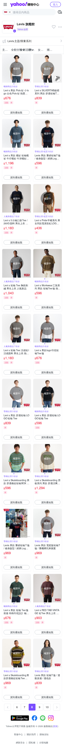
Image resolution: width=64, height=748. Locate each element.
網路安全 (20, 742)
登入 (55, 4)
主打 (5, 50)
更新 (55, 726)
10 (47, 707)
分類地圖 (43, 742)
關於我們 (31, 734)
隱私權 (32, 742)
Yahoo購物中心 (24, 4)
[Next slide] (28, 68)
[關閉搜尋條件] (9, 12)
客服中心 (18, 734)
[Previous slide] (4, 68)
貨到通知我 (16, 112)
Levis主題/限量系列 (19, 41)
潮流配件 (50, 50)
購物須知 (44, 734)
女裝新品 (41, 50)
